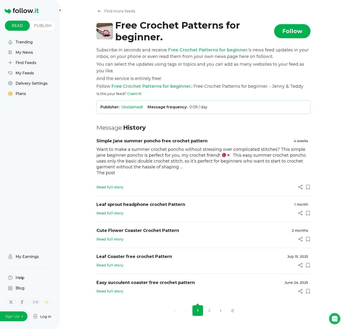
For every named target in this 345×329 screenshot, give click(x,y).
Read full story (109, 187)
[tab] (17, 25)
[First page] (174, 310)
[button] (41, 316)
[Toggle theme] (46, 302)
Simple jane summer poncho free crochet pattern (151, 141)
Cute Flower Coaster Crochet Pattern (137, 230)
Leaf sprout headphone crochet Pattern (140, 204)
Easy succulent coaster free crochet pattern (145, 282)
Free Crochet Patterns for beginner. (208, 50)
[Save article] (307, 187)
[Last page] (232, 310)
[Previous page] (186, 310)
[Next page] (220, 310)
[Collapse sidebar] (60, 10)
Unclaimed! (132, 107)
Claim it (134, 93)
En (35, 302)
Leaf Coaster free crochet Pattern (134, 256)
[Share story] (300, 187)
